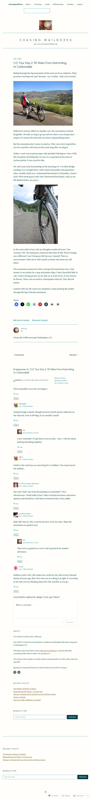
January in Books (19, 697)
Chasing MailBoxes (46, 40)
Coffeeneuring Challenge (48, 650)
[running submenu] (73, 4)
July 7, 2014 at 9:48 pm (26, 569)
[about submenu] (31, 4)
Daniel (21, 567)
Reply (16, 398)
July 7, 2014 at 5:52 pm (26, 486)
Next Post (73, 355)
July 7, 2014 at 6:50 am (26, 406)
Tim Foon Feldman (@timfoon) (29, 484)
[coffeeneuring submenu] (63, 4)
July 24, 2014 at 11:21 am (30, 543)
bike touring (36, 320)
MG (24, 430)
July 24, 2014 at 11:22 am (30, 433)
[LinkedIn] (14, 672)
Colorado (26, 320)
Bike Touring (17, 320)
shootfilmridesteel (25, 514)
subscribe (72, 717)
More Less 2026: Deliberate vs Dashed (27, 700)
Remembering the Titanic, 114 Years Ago (28, 691)
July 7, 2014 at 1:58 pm (26, 459)
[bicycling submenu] (41, 4)
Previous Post (19, 355)
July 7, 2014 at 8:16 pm (26, 516)
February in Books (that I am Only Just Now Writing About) (34, 694)
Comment (69, 622)
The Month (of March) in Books (24, 689)
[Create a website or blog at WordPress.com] (45, 792)
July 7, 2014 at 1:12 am (61, 383)
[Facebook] (18, 672)
